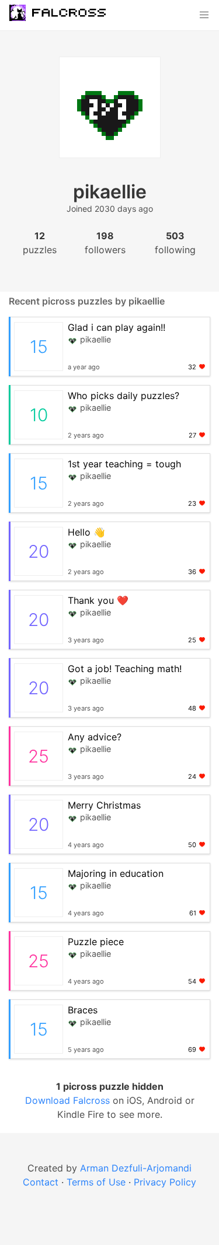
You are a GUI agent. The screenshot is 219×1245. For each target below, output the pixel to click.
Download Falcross (69, 1100)
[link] (63, 15)
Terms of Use (96, 1182)
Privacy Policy (165, 1182)
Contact (40, 1182)
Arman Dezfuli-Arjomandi (136, 1168)
